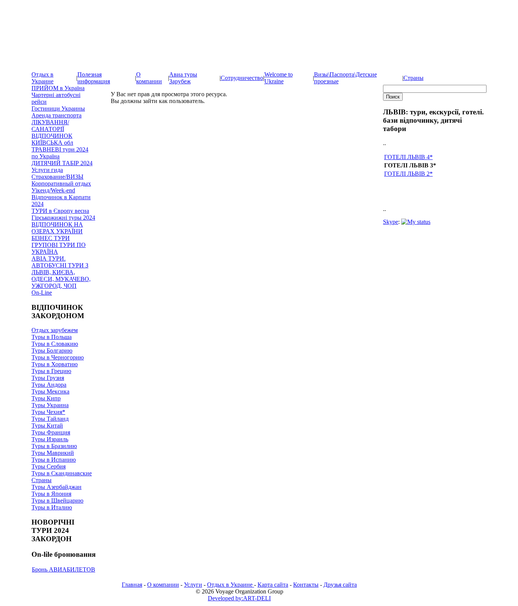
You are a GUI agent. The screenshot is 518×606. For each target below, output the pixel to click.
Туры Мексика (50, 391)
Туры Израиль (49, 439)
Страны (413, 78)
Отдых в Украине (42, 77)
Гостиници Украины (58, 108)
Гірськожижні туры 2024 (63, 217)
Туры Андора (48, 384)
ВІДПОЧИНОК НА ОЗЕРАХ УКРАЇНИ (57, 227)
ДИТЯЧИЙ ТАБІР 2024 (62, 163)
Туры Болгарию (51, 350)
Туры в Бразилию (54, 446)
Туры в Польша (51, 337)
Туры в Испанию (53, 459)
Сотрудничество (242, 78)
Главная (132, 584)
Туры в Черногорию (57, 357)
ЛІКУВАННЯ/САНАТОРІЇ (50, 125)
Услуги (193, 584)
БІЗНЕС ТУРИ (50, 238)
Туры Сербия (48, 466)
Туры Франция (50, 432)
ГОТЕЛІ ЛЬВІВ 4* (408, 157)
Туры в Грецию (51, 371)
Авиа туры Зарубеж (183, 77)
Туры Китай (47, 425)
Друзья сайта (340, 584)
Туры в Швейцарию (57, 500)
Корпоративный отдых (61, 183)
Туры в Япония (51, 493)
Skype (390, 222)
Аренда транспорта (56, 115)
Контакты (306, 584)
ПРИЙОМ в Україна (58, 88)
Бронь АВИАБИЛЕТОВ (63, 569)
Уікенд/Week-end (53, 190)
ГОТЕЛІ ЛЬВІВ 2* (408, 173)
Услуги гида (47, 170)
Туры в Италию (51, 507)
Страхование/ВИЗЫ (57, 176)
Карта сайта (272, 584)
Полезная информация (93, 77)
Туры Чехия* (48, 412)
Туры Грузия (47, 378)
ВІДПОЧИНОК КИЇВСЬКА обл (52, 139)
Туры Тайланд (50, 418)
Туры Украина (50, 405)
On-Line (41, 292)
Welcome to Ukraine (278, 77)
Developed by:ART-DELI (239, 598)
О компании (149, 77)
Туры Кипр (46, 398)
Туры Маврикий (52, 453)
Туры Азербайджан (56, 487)
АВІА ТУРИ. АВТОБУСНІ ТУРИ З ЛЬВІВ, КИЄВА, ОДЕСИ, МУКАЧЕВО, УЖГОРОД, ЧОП (61, 272)
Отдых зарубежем (54, 330)
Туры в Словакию (54, 343)
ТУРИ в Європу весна (60, 211)
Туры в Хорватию (54, 364)
